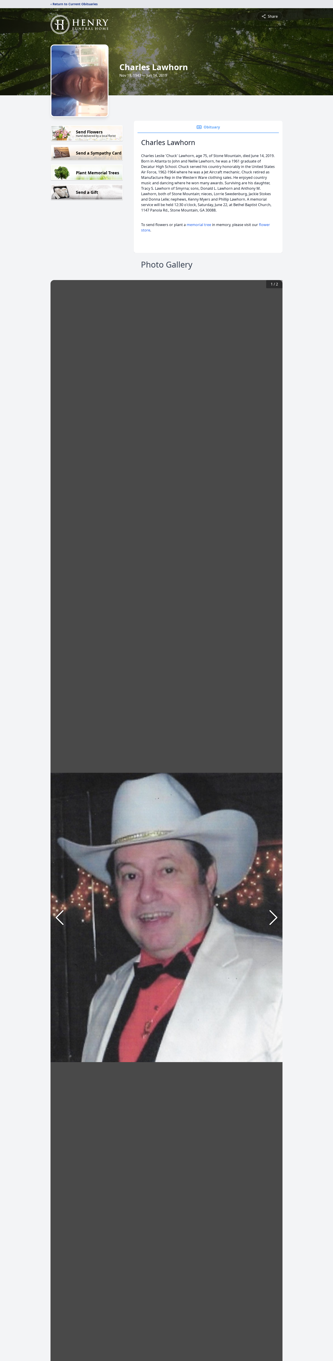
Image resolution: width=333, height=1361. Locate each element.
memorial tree (199, 224)
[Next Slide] (273, 918)
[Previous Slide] (60, 918)
